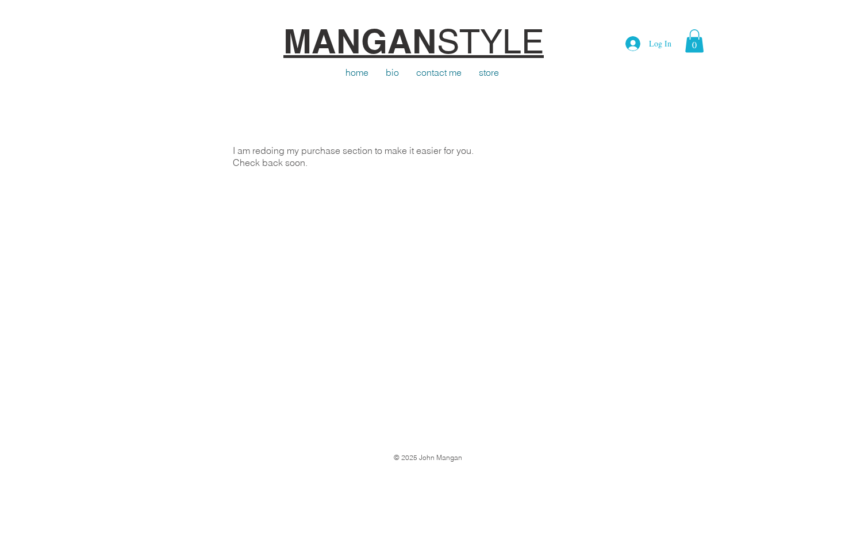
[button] (694, 41)
